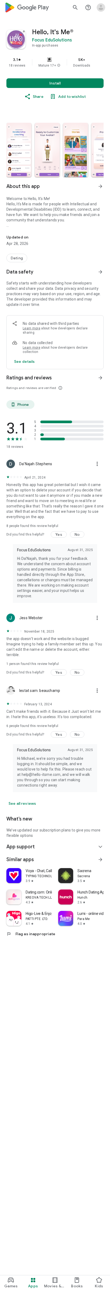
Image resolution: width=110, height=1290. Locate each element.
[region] (55, 62)
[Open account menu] (101, 7)
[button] (58, 65)
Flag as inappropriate (30, 933)
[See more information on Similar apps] (100, 859)
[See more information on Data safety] (100, 271)
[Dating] (16, 258)
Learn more (31, 328)
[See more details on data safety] (24, 361)
